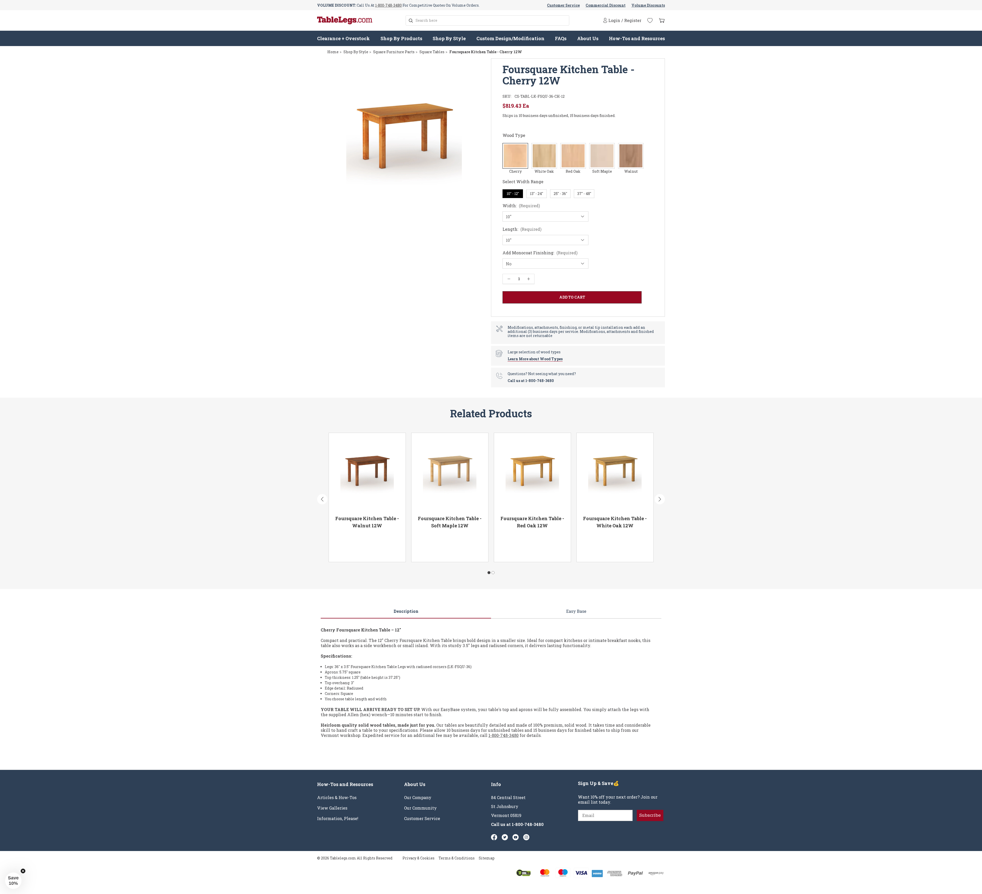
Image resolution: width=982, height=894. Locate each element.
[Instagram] (526, 837)
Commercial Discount (606, 5)
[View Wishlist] (650, 20)
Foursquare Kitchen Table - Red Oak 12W (532, 522)
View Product (350, 551)
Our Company (417, 797)
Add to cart (386, 551)
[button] (13, 881)
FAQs (560, 38)
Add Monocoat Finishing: (540, 252)
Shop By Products (401, 38)
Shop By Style (449, 38)
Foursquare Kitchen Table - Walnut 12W (367, 522)
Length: (522, 229)
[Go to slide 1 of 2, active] (488, 572)
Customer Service (563, 5)
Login (614, 20)
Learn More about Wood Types (535, 358)
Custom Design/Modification (510, 38)
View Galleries (332, 808)
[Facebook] (494, 837)
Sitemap (487, 858)
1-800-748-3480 (388, 5)
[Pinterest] (505, 837)
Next (660, 499)
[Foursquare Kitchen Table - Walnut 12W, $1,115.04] (367, 472)
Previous (322, 499)
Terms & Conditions (457, 858)
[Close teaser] (23, 871)
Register (632, 20)
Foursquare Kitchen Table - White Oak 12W (615, 522)
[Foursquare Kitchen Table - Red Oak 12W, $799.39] (532, 472)
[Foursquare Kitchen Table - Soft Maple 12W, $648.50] (450, 472)
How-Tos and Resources (637, 38)
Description (406, 611)
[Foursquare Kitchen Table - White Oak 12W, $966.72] (615, 472)
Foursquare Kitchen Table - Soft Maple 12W (450, 522)
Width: (521, 205)
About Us (587, 38)
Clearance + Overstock (343, 38)
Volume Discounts (648, 5)
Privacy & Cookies (418, 858)
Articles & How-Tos (336, 797)
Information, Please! (337, 818)
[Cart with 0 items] (662, 20)
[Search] (411, 20)
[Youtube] (515, 837)
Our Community (420, 808)
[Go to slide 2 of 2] (493, 572)
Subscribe (650, 815)
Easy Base (576, 611)
